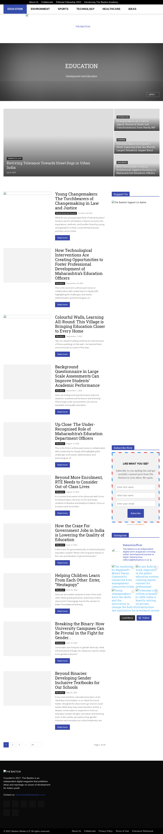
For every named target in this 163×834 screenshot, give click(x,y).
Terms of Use (122, 831)
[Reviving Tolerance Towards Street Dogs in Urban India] (59, 145)
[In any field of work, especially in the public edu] (147, 577)
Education (15, 9)
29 (33, 744)
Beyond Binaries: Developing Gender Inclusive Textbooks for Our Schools (77, 680)
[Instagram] (130, 2)
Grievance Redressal (142, 831)
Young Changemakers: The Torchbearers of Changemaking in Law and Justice (77, 200)
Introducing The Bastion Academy (101, 2)
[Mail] (141, 2)
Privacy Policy (106, 831)
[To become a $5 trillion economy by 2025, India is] (147, 601)
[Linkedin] (136, 2)
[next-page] (39, 744)
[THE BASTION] (81, 26)
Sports (63, 9)
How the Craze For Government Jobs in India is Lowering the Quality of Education (79, 532)
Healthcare (111, 9)
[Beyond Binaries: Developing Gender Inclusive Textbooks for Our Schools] (27, 688)
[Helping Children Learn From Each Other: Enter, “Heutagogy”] (27, 590)
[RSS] (146, 2)
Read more (62, 238)
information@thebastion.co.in (30, 794)
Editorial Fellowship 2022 (68, 2)
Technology (85, 9)
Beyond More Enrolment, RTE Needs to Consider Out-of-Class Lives (79, 482)
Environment (40, 9)
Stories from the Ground (66, 213)
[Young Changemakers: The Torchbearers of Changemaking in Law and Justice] (27, 209)
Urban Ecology (14, 158)
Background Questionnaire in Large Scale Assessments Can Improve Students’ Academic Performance (77, 376)
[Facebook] (125, 2)
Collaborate (47, 2)
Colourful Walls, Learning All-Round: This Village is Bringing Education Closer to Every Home (80, 324)
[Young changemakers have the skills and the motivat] (124, 601)
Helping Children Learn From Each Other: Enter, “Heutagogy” (77, 580)
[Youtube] (157, 2)
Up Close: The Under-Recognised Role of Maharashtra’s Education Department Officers (79, 431)
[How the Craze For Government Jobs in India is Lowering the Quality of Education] (27, 540)
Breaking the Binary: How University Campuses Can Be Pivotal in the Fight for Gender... (79, 630)
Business (121, 140)
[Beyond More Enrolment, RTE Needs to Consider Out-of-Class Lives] (27, 492)
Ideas (132, 9)
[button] (155, 8)
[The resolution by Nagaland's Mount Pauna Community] (124, 577)
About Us (33, 2)
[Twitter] (151, 2)
